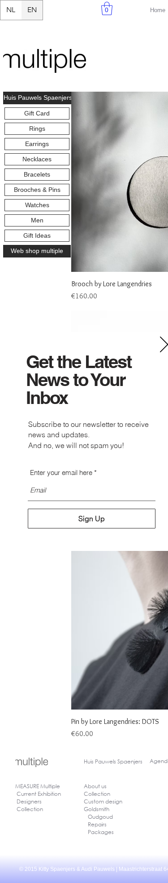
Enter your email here (61, 472)
